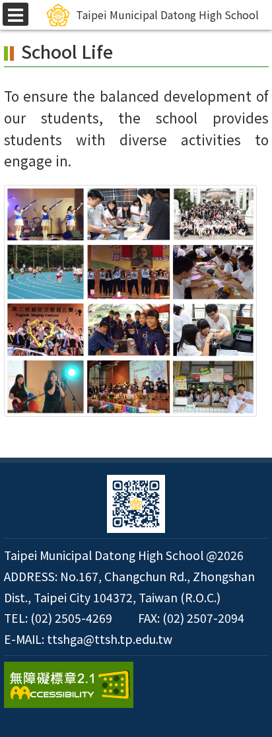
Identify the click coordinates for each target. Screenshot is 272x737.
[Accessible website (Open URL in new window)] (136, 685)
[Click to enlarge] (130, 301)
